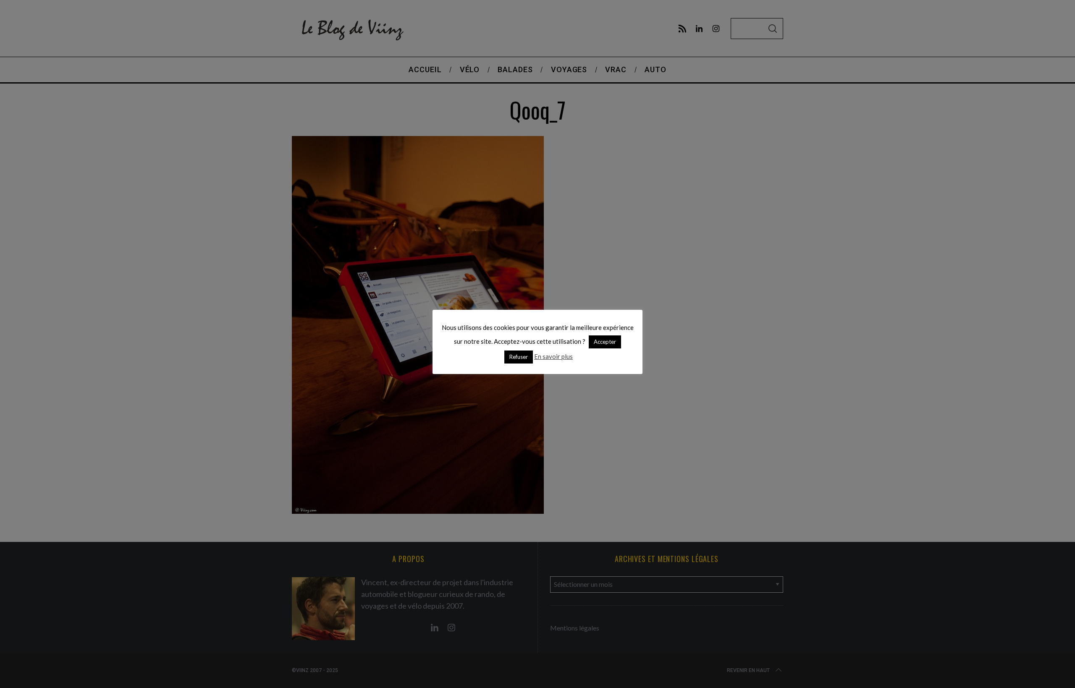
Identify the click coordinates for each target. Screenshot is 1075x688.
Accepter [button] (605, 341)
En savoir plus (553, 356)
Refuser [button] (518, 356)
